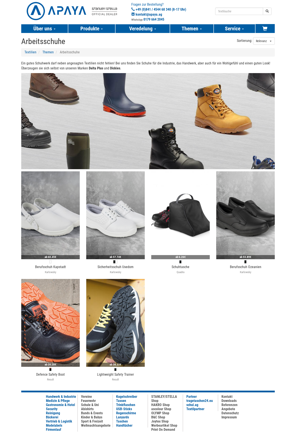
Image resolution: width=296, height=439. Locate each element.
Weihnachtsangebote (96, 425)
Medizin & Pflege (58, 401)
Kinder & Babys (91, 417)
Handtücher (124, 425)
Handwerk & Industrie (61, 397)
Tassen (121, 401)
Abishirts (87, 409)
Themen (48, 52)
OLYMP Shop (160, 413)
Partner (191, 397)
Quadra (180, 272)
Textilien (30, 52)
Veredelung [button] (141, 29)
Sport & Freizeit (92, 421)
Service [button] (233, 29)
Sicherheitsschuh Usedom (115, 267)
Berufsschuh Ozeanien (245, 267)
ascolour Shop (161, 409)
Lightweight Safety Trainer (115, 374)
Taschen (122, 421)
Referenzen (229, 405)
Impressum (229, 417)
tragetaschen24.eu (199, 401)
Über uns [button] (43, 29)
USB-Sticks (124, 409)
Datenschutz (230, 413)
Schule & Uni (90, 405)
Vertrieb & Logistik (59, 421)
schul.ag (192, 405)
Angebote (228, 409)
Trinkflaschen (125, 405)
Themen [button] (191, 29)
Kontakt (227, 397)
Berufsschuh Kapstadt (50, 267)
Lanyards (122, 417)
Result (50, 379)
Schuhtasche (180, 267)
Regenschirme (126, 413)
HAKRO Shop (160, 405)
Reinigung (53, 413)
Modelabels (54, 425)
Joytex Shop (160, 421)
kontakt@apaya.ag (149, 14)
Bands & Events (92, 413)
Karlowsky (50, 272)
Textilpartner (195, 409)
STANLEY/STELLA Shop (164, 399)
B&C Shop (158, 417)
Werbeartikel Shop (164, 425)
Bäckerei (52, 417)
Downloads (229, 401)
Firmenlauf (53, 430)
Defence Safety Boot (50, 374)
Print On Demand (163, 430)
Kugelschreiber (126, 397)
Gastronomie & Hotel (60, 405)
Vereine (86, 397)
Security (51, 409)
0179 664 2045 (153, 19)
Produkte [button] (90, 29)
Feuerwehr (88, 401)
